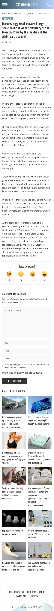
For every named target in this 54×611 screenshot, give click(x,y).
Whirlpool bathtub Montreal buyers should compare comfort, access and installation (39, 457)
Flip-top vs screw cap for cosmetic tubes (13, 532)
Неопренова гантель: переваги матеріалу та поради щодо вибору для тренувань (13, 457)
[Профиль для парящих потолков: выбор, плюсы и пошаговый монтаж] (14, 551)
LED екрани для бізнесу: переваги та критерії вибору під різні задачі (38, 420)
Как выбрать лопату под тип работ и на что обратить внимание (39, 566)
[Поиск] (49, 4)
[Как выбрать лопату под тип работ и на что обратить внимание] (40, 551)
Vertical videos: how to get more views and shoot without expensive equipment (14, 493)
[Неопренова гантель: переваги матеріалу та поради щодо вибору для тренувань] (14, 441)
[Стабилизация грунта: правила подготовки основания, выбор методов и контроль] (14, 405)
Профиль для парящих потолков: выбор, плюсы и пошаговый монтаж (13, 566)
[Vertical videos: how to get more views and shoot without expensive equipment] (14, 476)
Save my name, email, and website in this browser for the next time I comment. (27, 366)
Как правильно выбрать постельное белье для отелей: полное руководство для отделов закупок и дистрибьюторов (40, 497)
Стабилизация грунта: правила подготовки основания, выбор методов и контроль (12, 422)
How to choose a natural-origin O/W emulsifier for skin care (39, 534)
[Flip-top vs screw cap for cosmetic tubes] (14, 518)
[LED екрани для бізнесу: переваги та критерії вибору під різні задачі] (40, 405)
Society (7, 18)
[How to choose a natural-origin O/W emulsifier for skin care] (40, 518)
